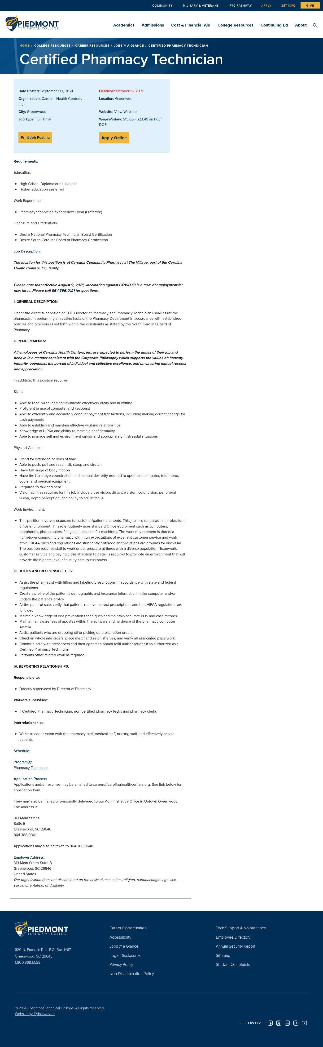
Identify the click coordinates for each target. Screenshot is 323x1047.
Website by (35, 1013)
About (301, 25)
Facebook (270, 1023)
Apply (266, 5)
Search (315, 25)
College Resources (235, 25)
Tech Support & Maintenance (241, 928)
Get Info (288, 5)
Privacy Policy (121, 964)
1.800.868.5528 (27, 962)
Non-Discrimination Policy (131, 973)
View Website (125, 111)
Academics (124, 25)
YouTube (304, 1023)
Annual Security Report (235, 946)
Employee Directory (233, 937)
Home (25, 45)
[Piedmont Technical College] (55, 928)
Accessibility (120, 937)
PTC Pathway (240, 5)
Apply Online (114, 138)
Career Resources (92, 45)
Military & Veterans (201, 5)
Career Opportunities (127, 928)
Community (162, 5)
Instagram (295, 1023)
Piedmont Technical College (32, 22)
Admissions (153, 25)
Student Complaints (233, 964)
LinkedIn (287, 1023)
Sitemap (223, 955)
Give (310, 5)
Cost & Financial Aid (190, 25)
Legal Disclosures (125, 955)
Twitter (278, 1023)
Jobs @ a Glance (129, 45)
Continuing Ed (274, 25)
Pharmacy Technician (31, 767)
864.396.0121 (63, 290)
